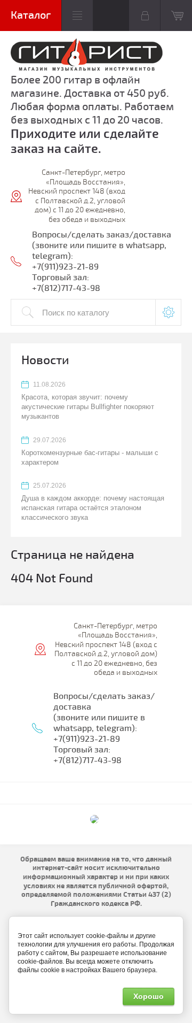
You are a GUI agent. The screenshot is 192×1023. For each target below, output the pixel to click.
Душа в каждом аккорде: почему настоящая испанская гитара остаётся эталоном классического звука (92, 507)
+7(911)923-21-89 (65, 266)
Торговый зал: (60, 277)
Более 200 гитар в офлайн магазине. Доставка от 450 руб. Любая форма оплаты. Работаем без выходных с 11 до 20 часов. (92, 100)
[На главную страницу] (87, 56)
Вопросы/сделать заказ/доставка (101, 234)
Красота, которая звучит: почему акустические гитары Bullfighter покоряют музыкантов (87, 406)
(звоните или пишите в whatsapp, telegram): (99, 723)
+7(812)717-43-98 (66, 288)
